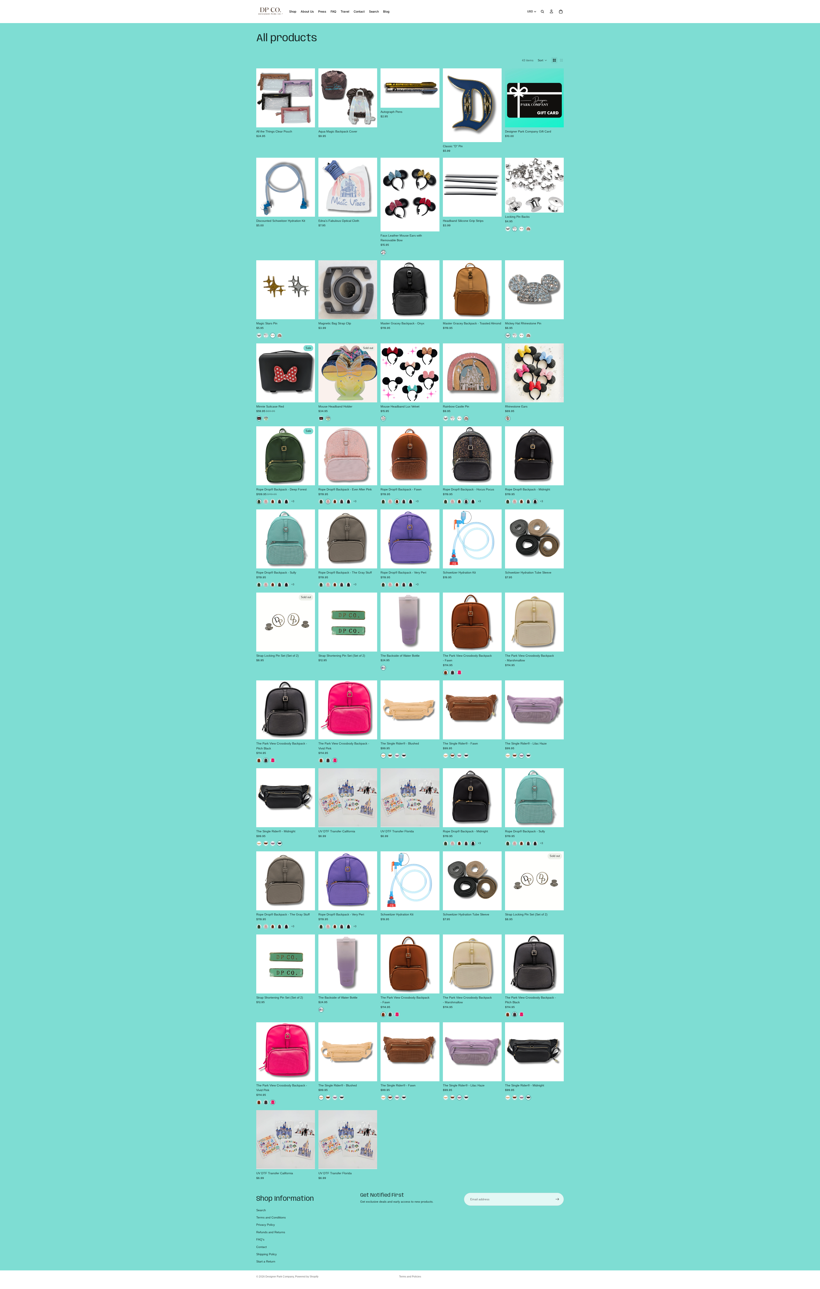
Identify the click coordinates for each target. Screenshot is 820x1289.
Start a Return (265, 1261)
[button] (542, 60)
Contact (261, 1247)
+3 (292, 501)
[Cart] (560, 11)
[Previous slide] (262, 98)
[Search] (542, 11)
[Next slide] (308, 98)
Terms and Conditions (271, 1217)
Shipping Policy (266, 1254)
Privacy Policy (265, 1224)
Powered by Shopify (306, 1276)
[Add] (371, 121)
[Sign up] (557, 1199)
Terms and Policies (410, 1276)
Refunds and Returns (270, 1232)
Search (261, 1210)
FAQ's (260, 1239)
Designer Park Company (279, 1276)
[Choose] (308, 121)
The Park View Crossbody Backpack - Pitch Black (52, 1273)
